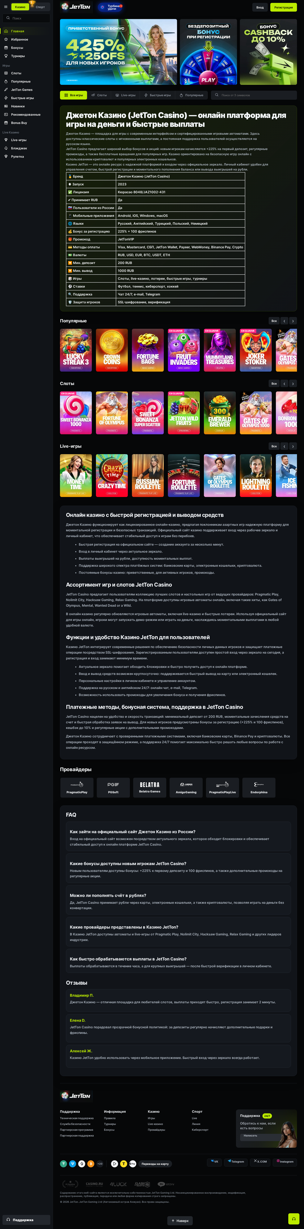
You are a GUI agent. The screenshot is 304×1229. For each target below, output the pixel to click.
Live (194, 1118)
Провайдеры (156, 1129)
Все (274, 321)
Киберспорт (200, 1129)
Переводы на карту (155, 1163)
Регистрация (283, 7)
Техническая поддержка (76, 1118)
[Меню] (5, 7)
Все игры (76, 95)
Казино (20, 7)
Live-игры (128, 95)
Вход (260, 7)
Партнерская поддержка (77, 1135)
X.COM (262, 1161)
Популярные (194, 95)
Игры (151, 1118)
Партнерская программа (76, 1129)
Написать (250, 1135)
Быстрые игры (160, 95)
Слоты (102, 95)
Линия (196, 1124)
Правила (109, 1118)
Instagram (286, 1161)
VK (216, 1161)
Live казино (155, 1124)
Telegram (237, 1161)
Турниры (110, 1124)
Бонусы (109, 1129)
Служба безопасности (75, 1124)
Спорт (40, 7)
